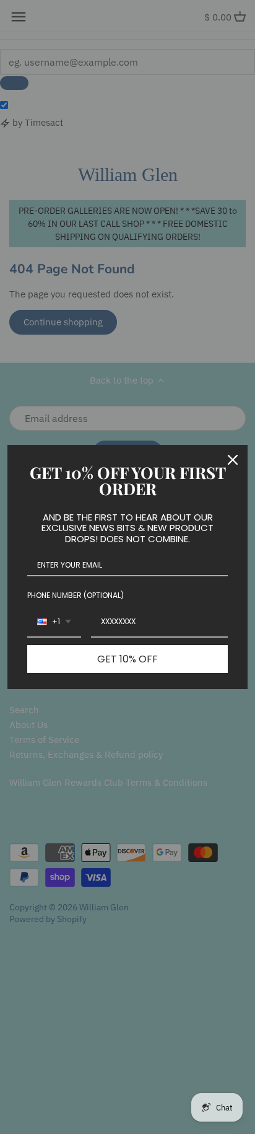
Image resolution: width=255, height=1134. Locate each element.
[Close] (233, 460)
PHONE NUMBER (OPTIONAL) (75, 595)
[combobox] (54, 622)
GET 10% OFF (127, 659)
